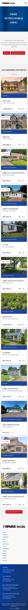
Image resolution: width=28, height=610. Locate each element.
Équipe (4, 539)
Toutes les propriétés (14, 511)
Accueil (6, 53)
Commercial (5, 537)
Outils (4, 546)
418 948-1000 (8, 572)
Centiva (17, 608)
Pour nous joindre (18, 53)
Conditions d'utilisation (15, 605)
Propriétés (5, 534)
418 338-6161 (7, 589)
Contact (5, 560)
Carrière (5, 555)
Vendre (4, 553)
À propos (5, 541)
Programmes (6, 548)
